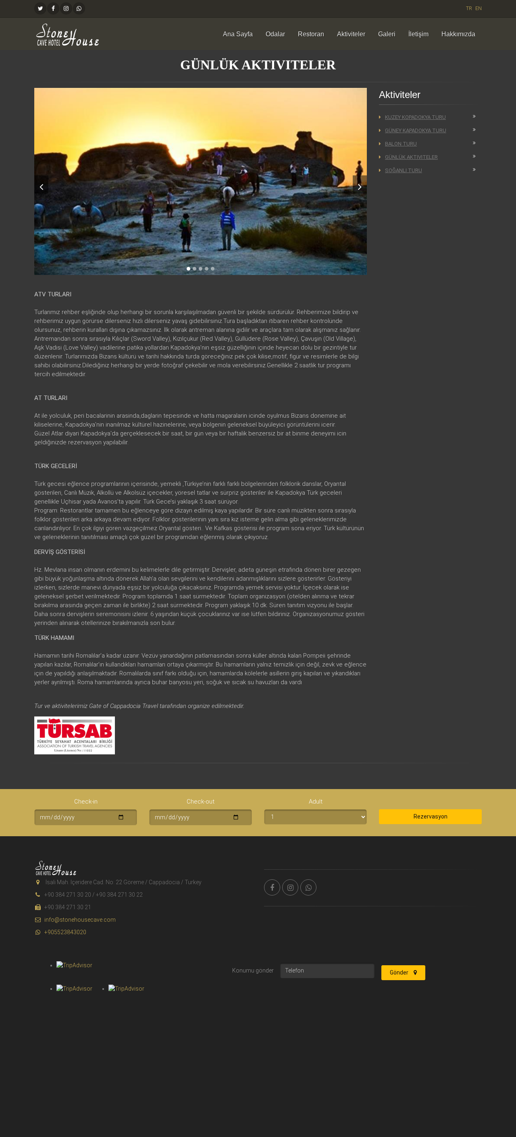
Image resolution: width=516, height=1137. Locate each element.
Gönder (400, 972)
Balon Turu (401, 144)
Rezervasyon (430, 816)
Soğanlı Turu (403, 170)
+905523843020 (65, 932)
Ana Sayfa (238, 34)
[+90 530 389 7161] (79, 8)
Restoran (311, 34)
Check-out (200, 801)
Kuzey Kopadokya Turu (415, 117)
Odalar (275, 34)
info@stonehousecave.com (80, 919)
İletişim (418, 34)
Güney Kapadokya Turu (415, 130)
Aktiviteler (351, 34)
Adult (315, 801)
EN (478, 8)
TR (469, 8)
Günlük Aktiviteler (411, 157)
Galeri (386, 34)
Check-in (86, 801)
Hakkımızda (458, 34)
